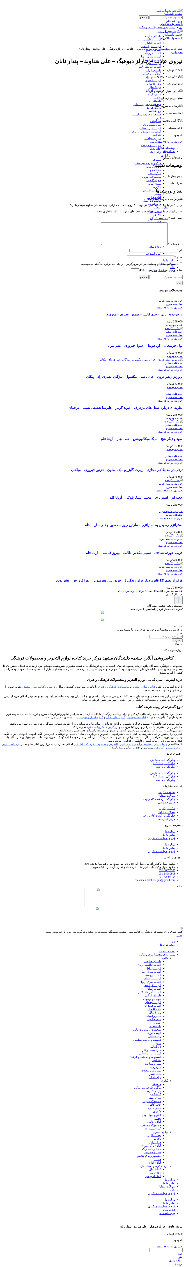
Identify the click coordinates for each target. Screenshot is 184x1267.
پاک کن (157, 215)
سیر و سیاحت (152, 138)
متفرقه (156, 159)
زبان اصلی (155, 152)
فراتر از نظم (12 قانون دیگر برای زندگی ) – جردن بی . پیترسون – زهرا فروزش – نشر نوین (119, 580)
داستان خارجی (152, 961)
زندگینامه (155, 121)
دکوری (157, 187)
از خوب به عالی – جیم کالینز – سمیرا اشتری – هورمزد (144, 314)
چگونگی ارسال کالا (164, 763)
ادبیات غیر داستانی (150, 128)
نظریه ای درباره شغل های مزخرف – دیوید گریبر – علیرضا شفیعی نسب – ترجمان (126, 408)
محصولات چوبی (151, 176)
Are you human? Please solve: (165, 270)
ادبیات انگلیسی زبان (149, 964)
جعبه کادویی (153, 180)
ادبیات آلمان (154, 988)
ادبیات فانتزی (153, 80)
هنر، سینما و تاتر (151, 124)
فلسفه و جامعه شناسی (147, 114)
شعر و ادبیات (153, 1015)
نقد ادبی (156, 134)
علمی (157, 97)
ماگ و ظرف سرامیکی (147, 163)
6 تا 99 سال (154, 1172)
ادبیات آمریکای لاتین (149, 66)
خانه (180, 48)
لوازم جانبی (154, 1121)
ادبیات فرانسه (152, 985)
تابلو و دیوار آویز (152, 190)
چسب (157, 1159)
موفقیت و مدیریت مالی (147, 104)
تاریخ (158, 117)
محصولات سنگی (151, 200)
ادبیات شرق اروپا (151, 56)
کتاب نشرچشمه (136, 717)
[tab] (88, 148)
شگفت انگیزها (166, 792)
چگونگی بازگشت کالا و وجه (159, 799)
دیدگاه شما (175, 244)
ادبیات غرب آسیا (151, 53)
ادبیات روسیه (153, 975)
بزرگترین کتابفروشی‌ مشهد (102, 727)
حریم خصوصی (166, 802)
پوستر (157, 193)
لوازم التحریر (160, 207)
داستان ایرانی (153, 70)
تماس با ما (169, 834)
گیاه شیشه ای (152, 1128)
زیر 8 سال (155, 87)
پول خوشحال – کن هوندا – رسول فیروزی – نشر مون (145, 345)
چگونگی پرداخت (165, 766)
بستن (179, 935)
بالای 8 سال (154, 83)
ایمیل (178, 257)
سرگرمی (155, 141)
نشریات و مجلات (151, 145)
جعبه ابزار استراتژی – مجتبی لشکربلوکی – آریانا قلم (146, 497)
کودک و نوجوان (152, 73)
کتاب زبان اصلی (115, 717)
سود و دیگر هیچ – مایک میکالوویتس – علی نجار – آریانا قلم (142, 439)
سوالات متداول (166, 795)
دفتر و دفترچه (152, 1152)
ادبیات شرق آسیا (151, 971)
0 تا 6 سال (155, 246)
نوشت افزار (154, 1135)
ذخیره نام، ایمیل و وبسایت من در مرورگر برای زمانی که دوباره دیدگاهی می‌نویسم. (129, 263)
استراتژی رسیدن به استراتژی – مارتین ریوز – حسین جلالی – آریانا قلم (134, 525)
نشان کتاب (154, 183)
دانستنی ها (155, 100)
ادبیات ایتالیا (154, 968)
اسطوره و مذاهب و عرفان (145, 131)
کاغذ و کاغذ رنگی (151, 1148)
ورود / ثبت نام (167, 1213)
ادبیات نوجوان (153, 76)
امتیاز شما (175, 217)
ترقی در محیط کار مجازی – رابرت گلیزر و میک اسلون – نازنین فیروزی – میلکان (127, 470)
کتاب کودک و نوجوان (91, 717)
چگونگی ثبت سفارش (162, 759)
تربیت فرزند (154, 107)
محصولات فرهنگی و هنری (113, 686)
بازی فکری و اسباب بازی (153, 1166)
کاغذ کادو (155, 169)
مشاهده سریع (174, 304)
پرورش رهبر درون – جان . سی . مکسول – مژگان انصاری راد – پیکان (134, 376)
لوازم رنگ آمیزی (151, 222)
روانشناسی (154, 111)
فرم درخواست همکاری (161, 838)
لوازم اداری (154, 1162)
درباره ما (170, 831)
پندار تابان (177, 52)
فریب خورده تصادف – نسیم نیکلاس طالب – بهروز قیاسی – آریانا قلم (134, 553)
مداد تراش (155, 1142)
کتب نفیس (154, 148)
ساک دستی (154, 173)
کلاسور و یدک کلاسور (148, 1155)
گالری (164, 155)
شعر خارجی (154, 94)
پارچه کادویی (153, 1090)
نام (180, 250)
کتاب (173, 48)
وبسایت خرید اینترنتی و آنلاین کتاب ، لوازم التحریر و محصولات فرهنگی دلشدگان (120, 744)
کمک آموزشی (153, 253)
